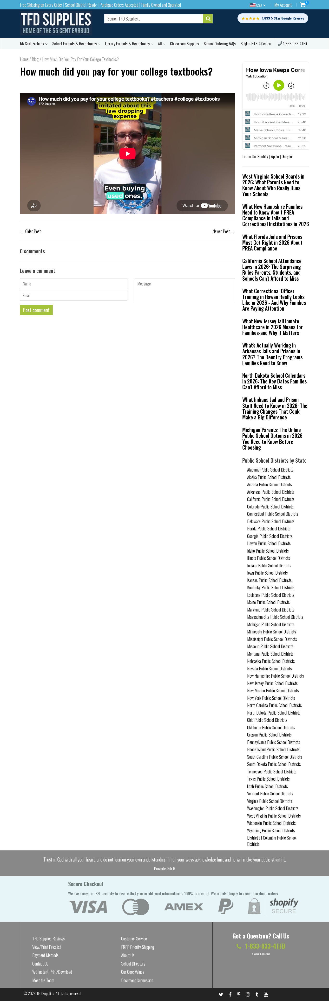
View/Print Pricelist (46, 947)
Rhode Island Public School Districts (273, 749)
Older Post (33, 231)
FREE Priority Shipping (137, 947)
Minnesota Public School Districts (271, 631)
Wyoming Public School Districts (271, 830)
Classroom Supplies (184, 44)
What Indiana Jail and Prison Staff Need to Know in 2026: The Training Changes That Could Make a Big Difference (274, 408)
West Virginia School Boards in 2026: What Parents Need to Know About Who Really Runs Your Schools (273, 185)
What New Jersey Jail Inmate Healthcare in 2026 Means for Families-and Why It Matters (272, 326)
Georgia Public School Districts (269, 536)
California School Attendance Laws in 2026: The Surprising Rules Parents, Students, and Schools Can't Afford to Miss (272, 269)
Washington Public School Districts (272, 808)
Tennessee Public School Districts (271, 771)
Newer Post (221, 231)
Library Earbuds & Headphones (128, 44)
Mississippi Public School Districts (272, 639)
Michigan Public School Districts (270, 624)
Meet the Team (43, 980)
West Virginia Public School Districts (274, 816)
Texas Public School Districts (268, 779)
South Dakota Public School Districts (274, 764)
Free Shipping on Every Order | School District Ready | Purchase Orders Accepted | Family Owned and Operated (100, 5)
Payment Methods (45, 955)
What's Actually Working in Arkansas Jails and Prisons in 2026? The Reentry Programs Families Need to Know (272, 354)
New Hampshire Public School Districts (275, 676)
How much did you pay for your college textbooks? (116, 71)
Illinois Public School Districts (268, 558)
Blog (35, 59)
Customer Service (134, 938)
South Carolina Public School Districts (274, 757)
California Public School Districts (271, 499)
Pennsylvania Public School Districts (273, 742)
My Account (283, 5)
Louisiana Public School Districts (270, 595)
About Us (127, 955)
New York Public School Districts (271, 698)
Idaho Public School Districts (268, 551)
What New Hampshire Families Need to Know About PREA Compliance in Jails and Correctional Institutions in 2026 (275, 215)
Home (24, 59)
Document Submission (137, 980)
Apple (275, 156)
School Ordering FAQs (220, 44)
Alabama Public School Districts (270, 469)
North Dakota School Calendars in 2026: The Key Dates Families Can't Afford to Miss (274, 381)
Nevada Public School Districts (269, 668)
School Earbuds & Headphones (75, 44)
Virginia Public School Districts (269, 801)
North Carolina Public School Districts (274, 705)
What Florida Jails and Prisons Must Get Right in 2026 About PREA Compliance (272, 242)
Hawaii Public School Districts (269, 543)
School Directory (133, 963)
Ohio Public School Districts (267, 720)
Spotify (262, 156)
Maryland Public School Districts (270, 609)
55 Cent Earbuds (32, 44)
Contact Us (40, 963)
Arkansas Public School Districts (271, 492)
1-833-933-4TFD (294, 44)
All (160, 44)
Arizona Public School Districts (269, 484)
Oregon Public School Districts (269, 734)
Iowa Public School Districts (267, 573)
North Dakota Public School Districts (274, 712)
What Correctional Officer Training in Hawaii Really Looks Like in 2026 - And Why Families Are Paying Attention (274, 299)
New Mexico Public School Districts (273, 690)
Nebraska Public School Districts (271, 661)
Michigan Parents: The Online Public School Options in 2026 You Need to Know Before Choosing (272, 438)
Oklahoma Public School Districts (271, 727)
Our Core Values (132, 972)
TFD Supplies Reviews (48, 938)
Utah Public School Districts (267, 786)
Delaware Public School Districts (271, 521)
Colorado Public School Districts (270, 506)
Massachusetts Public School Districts (275, 617)
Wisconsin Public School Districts (271, 823)
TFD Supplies (45, 993)
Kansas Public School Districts (269, 580)
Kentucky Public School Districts (271, 587)
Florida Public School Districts (268, 528)
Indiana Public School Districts (269, 565)
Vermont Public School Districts (270, 793)
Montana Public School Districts (270, 654)
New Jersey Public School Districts (272, 683)
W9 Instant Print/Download (52, 972)
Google (287, 156)
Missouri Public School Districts (270, 646)
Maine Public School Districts (268, 602)
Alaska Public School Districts (269, 477)
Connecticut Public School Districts (272, 514)
